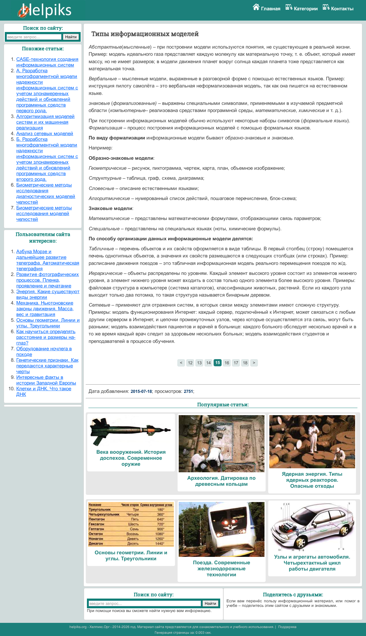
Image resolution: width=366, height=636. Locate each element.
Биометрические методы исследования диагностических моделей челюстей (45, 193)
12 (190, 362)
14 (208, 362)
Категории (306, 8)
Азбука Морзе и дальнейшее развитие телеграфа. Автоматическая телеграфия (47, 260)
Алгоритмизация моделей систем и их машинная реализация (45, 122)
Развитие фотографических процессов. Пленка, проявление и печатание (47, 280)
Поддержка (287, 627)
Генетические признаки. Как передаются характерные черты (47, 365)
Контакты (342, 8)
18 (245, 362)
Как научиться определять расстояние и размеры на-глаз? (45, 337)
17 (236, 362)
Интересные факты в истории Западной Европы (46, 380)
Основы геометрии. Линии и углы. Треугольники (48, 323)
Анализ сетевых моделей (44, 133)
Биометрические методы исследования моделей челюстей (44, 213)
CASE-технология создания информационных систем (47, 62)
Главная (271, 8)
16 (226, 362)
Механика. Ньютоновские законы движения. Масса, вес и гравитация (45, 308)
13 (199, 362)
